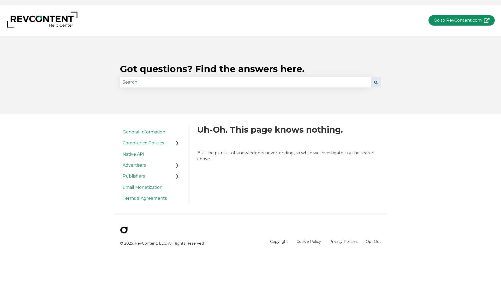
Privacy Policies (343, 241)
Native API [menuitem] (133, 154)
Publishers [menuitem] (134, 176)
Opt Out (373, 241)
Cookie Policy (308, 241)
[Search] (376, 82)
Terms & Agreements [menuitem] (145, 198)
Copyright (279, 241)
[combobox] (245, 82)
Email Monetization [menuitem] (143, 187)
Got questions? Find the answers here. (212, 68)
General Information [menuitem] (144, 132)
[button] (177, 143)
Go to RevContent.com (458, 20)
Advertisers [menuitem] (134, 165)
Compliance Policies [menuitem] (143, 142)
